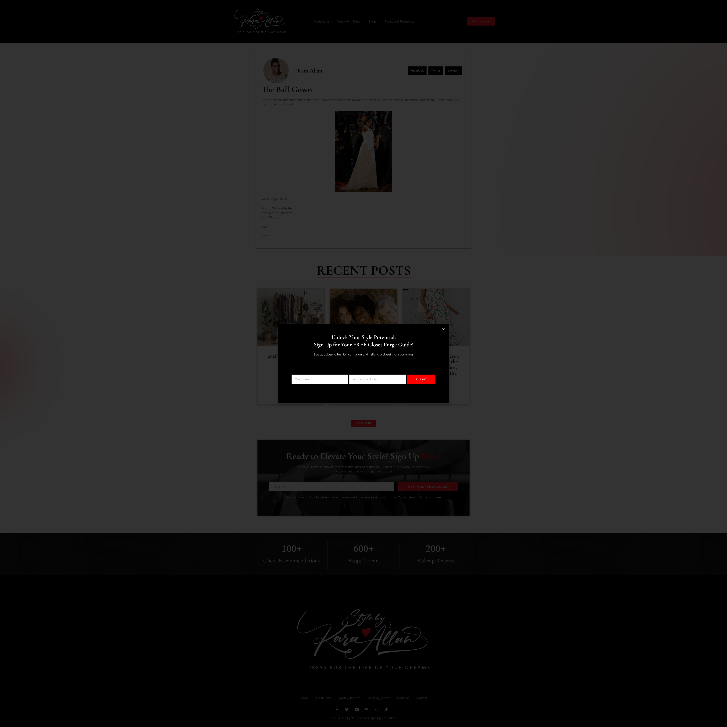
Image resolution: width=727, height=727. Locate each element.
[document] (363, 363)
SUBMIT (421, 379)
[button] (443, 329)
